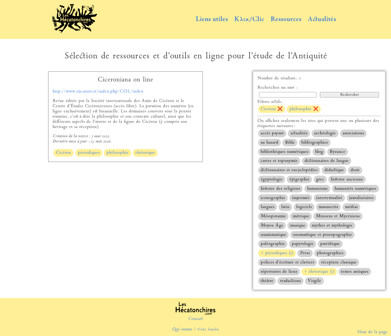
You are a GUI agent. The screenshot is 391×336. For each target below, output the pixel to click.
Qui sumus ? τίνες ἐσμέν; (195, 329)
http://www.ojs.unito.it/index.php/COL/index (97, 91)
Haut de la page (372, 332)
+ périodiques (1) (277, 253)
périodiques (89, 152)
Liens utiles (212, 19)
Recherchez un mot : (277, 87)
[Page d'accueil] (74, 32)
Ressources (286, 19)
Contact (195, 319)
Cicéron (63, 152)
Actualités (322, 19)
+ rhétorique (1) (319, 271)
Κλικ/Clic (249, 19)
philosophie (117, 152)
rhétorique (145, 152)
